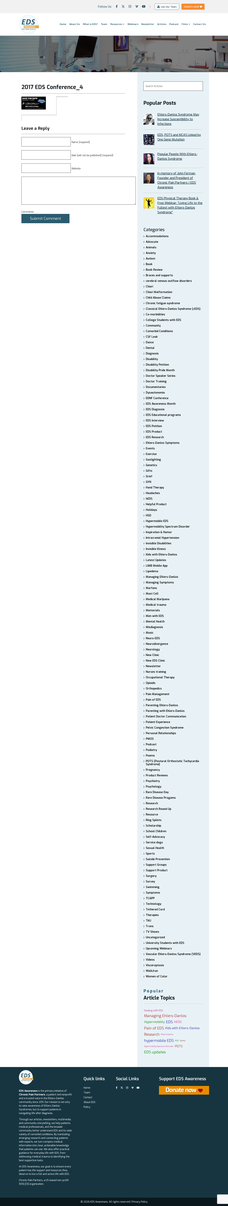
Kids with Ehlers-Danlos (161, 554)
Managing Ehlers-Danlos (162, 577)
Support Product (157, 870)
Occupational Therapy (160, 677)
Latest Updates (156, 560)
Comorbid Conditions (159, 331)
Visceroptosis (155, 965)
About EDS (89, 1102)
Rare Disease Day (157, 792)
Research (152, 803)
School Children (156, 831)
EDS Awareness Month (161, 404)
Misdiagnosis (154, 627)
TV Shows (152, 932)
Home (63, 24)
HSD (148, 515)
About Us (74, 24)
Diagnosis (152, 353)
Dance (150, 342)
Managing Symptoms (160, 582)
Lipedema (152, 571)
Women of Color (157, 976)
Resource (152, 814)
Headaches (153, 493)
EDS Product (154, 432)
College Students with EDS (163, 320)
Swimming (152, 887)
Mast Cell (152, 593)
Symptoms (153, 893)
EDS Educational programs (163, 415)
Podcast (174, 24)
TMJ (148, 920)
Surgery (151, 876)
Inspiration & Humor (159, 532)
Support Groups (156, 865)
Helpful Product (156, 504)
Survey (150, 881)
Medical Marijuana (157, 599)
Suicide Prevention (158, 859)
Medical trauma (156, 605)
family (182, 1040)
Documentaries (156, 387)
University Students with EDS (165, 943)
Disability (152, 359)
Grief (149, 476)
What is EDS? (90, 24)
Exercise (151, 454)
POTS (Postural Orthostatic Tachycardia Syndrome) (172, 762)
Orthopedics (154, 688)
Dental (150, 348)
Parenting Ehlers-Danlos (162, 705)
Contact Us (199, 24)
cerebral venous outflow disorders (169, 281)
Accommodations (157, 236)
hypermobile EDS (159, 1040)
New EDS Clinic (155, 660)
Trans (150, 926)
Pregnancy (153, 770)
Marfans (151, 588)
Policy (87, 1107)
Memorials (153, 610)
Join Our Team (169, 6)
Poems (150, 755)
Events (150, 448)
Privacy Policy (140, 1201)
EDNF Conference (157, 398)
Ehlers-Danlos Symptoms (162, 443)
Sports (150, 853)
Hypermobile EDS (157, 521)
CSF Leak (152, 337)
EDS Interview (155, 420)
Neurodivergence (157, 644)
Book (149, 264)
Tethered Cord (155, 909)
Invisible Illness (156, 549)
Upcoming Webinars (159, 948)
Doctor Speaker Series (160, 376)
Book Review (154, 270)
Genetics (151, 465)
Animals (151, 247)
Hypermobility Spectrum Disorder (168, 526)
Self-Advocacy (155, 837)
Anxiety (151, 253)
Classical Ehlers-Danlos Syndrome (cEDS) (173, 309)
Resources (116, 24)
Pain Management (157, 694)
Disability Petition (157, 365)
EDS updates (155, 1052)
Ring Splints (153, 820)
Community (153, 325)
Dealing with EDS (153, 1010)
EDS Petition (154, 426)
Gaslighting (153, 459)
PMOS (150, 739)
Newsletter (147, 24)
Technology (153, 904)
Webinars (132, 24)
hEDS (149, 499)
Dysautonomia (155, 392)
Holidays (151, 510)
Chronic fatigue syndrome (163, 303)
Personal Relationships (161, 733)
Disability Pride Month (160, 370)
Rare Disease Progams (161, 798)
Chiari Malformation (159, 292)
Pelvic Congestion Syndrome (164, 727)
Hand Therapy (155, 487)
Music (149, 633)
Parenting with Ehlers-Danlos (165, 711)
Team (104, 24)
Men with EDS (155, 616)
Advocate (152, 242)
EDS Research (155, 437)
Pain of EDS (153, 700)
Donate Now (191, 6)
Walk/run (152, 971)
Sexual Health (155, 848)
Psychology (153, 786)
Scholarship (153, 826)
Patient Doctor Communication (166, 716)
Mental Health (155, 621)
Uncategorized (155, 937)
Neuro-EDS (153, 638)
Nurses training (156, 672)
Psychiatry (153, 781)
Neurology (153, 649)
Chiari (149, 286)
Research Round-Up (158, 809)
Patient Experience (158, 722)
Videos (150, 960)
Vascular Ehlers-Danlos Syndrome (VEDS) (173, 954)
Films (185, 24)
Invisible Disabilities (158, 543)
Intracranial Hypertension (162, 538)
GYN (148, 482)
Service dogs (154, 842)
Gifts (149, 471)
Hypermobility (154, 1022)
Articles (161, 24)
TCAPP (150, 898)
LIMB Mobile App (157, 566)
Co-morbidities (155, 314)
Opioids (150, 683)
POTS (179, 1046)
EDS (169, 1022)
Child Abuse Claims (158, 298)
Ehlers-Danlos (167, 1034)
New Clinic (152, 655)
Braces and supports (159, 275)
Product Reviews (157, 775)
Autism (150, 258)
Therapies (152, 915)
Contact (88, 1097)
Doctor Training (156, 381)
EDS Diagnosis (155, 409)
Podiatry (151, 750)
